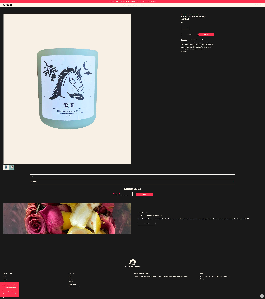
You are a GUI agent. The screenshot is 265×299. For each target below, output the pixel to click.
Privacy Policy (72, 284)
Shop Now (9, 291)
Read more (184, 51)
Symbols (202, 39)
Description (184, 39)
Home (182, 14)
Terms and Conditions (74, 287)
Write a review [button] (144, 194)
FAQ (31, 177)
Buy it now (206, 34)
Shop (4, 282)
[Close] (17, 283)
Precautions (194, 39)
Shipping (33, 182)
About (5, 279)
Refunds (71, 282)
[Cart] (260, 5)
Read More (147, 223)
